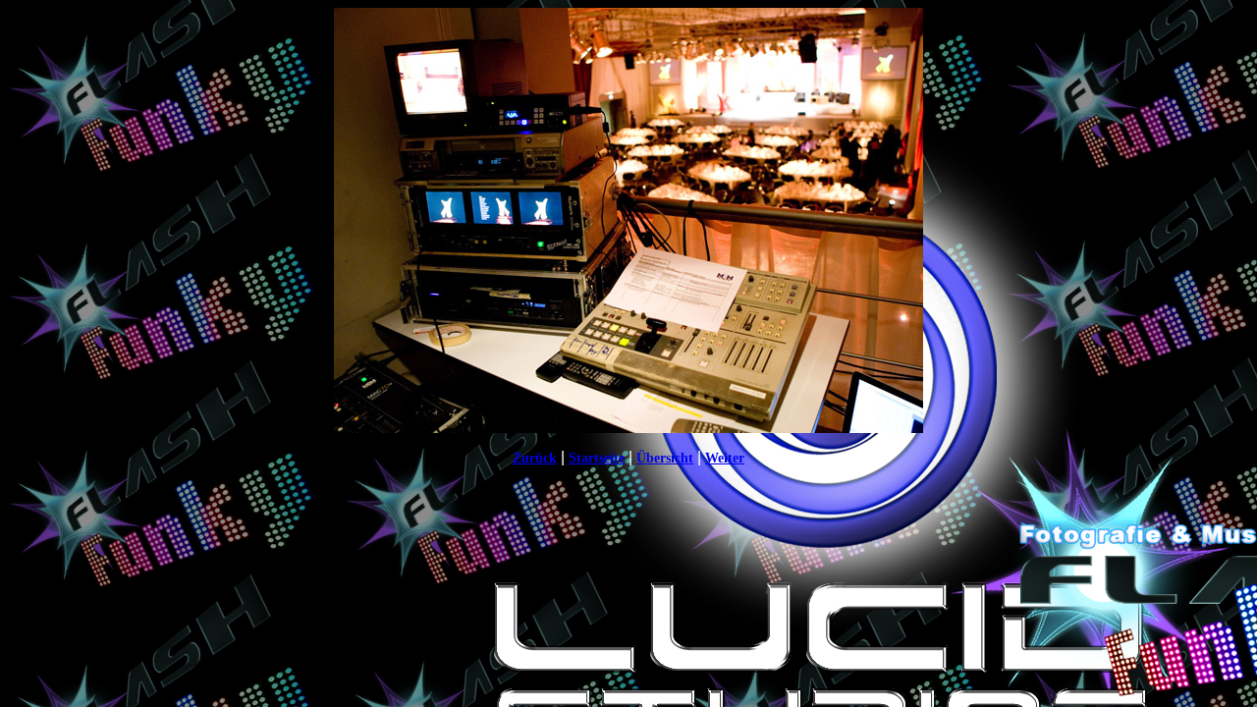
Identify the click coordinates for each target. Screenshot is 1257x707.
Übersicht (664, 458)
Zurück (535, 458)
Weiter (724, 458)
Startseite (597, 458)
